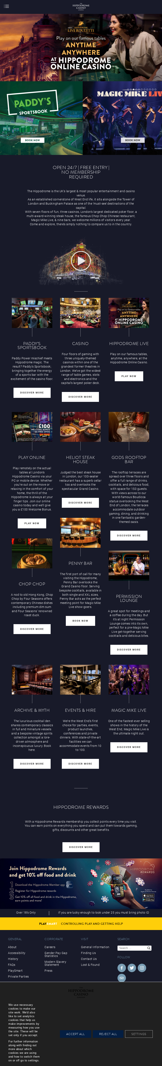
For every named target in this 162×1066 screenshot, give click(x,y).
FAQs (11, 964)
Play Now (129, 376)
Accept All (75, 1034)
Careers (50, 947)
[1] (128, 89)
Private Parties (18, 976)
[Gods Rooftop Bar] (129, 427)
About (12, 947)
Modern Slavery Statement (55, 963)
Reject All (108, 1034)
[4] (136, 89)
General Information (95, 947)
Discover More (32, 392)
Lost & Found (90, 964)
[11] (155, 89)
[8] (147, 89)
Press (49, 970)
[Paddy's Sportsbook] (32, 313)
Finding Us (88, 953)
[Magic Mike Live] (129, 680)
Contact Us (89, 959)
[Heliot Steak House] (80, 427)
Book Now (80, 621)
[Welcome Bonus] (32, 427)
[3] (133, 89)
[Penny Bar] (80, 533)
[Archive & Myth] (32, 680)
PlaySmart (15, 970)
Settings (138, 1034)
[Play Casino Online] (129, 313)
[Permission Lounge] (129, 566)
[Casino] (80, 313)
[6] (142, 89)
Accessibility (17, 953)
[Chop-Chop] (32, 553)
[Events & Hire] (80, 680)
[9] (150, 89)
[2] (131, 89)
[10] (153, 89)
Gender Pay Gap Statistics (56, 954)
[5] (139, 89)
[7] (144, 89)
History (13, 959)
